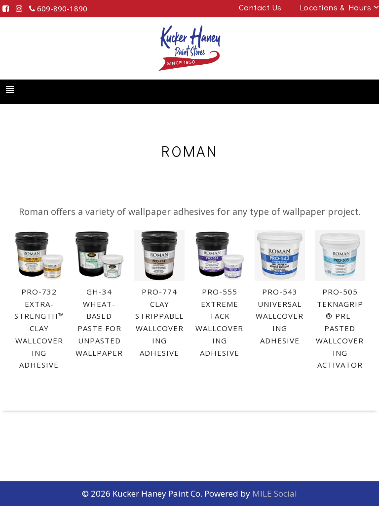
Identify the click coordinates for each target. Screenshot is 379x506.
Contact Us (260, 7)
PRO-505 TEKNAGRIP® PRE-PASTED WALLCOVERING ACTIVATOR (340, 328)
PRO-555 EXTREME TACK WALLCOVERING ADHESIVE (219, 322)
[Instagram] (19, 8)
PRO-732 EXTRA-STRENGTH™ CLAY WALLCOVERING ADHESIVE (39, 328)
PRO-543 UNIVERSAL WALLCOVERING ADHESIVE (279, 316)
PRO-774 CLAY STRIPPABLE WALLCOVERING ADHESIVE (159, 322)
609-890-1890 (61, 8)
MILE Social (274, 493)
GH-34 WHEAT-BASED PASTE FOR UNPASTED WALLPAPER (99, 322)
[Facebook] (5, 8)
